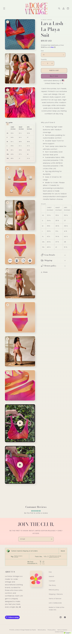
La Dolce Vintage (20, 630)
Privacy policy (52, 630)
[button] (4, 8)
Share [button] (45, 272)
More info (63, 550)
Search (51, 576)
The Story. (52, 585)
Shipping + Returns (56, 594)
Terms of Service (55, 599)
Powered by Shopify (30, 630)
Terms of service (62, 630)
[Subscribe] (51, 539)
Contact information (61, 632)
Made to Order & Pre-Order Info (57, 608)
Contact (52, 581)
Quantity (44, 59)
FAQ (50, 572)
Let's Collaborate (55, 603)
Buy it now (54, 76)
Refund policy (54, 590)
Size (42, 51)
